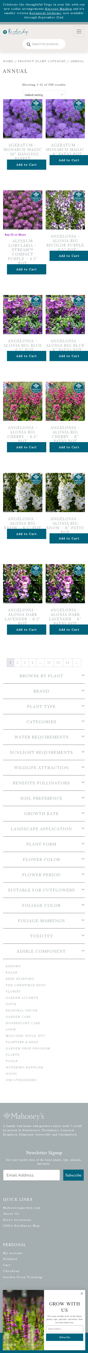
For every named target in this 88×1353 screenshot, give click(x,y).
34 (68, 662)
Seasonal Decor (22, 1010)
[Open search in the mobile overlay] (44, 44)
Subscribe (73, 1175)
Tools (12, 1061)
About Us (11, 1213)
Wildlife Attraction (41, 767)
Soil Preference (41, 798)
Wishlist (10, 1259)
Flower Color (41, 859)
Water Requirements (41, 737)
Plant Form (41, 844)
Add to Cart (26, 164)
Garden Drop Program (28, 1048)
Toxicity (41, 936)
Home (8, 61)
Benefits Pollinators (41, 783)
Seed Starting (20, 979)
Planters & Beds (22, 1042)
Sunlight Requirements (41, 752)
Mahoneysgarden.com (21, 1208)
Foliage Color (41, 905)
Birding (13, 966)
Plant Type (41, 706)
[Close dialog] (81, 1293)
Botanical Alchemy (45, 13)
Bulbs (11, 972)
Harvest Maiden (58, 9)
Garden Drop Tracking (23, 1277)
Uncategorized (21, 1080)
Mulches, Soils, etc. (26, 1036)
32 (49, 662)
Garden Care (18, 1017)
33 (58, 662)
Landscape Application (41, 828)
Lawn (11, 1029)
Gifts (11, 1004)
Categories (41, 721)
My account (13, 1253)
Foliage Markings (41, 920)
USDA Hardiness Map (21, 1226)
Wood (11, 1074)
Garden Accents (22, 998)
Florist (13, 991)
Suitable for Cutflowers (41, 890)
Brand (42, 691)
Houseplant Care (23, 1023)
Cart (7, 1265)
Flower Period (41, 874)
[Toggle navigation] (79, 31)
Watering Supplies (24, 1067)
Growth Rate (41, 813)
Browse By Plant (41, 675)
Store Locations (17, 1220)
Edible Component (41, 951)
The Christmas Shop (26, 985)
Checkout (11, 1271)
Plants (13, 1055)
